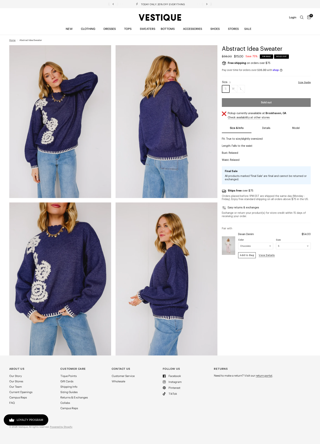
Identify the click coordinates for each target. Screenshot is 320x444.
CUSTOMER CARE (73, 368)
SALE (247, 29)
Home (12, 40)
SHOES (215, 29)
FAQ (12, 403)
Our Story (15, 376)
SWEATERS (147, 29)
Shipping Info (68, 386)
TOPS (127, 29)
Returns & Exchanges (74, 397)
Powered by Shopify (61, 426)
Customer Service (123, 376)
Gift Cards (66, 381)
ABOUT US (16, 368)
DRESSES (110, 29)
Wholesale (118, 381)
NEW (69, 29)
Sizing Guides (69, 392)
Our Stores (16, 381)
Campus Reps (18, 397)
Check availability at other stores (249, 117)
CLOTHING (88, 29)
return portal (264, 375)
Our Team (15, 386)
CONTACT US (121, 368)
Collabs (65, 403)
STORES (233, 29)
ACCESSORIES (192, 29)
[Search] (301, 17)
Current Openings (20, 392)
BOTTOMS (168, 29)
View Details (267, 255)
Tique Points (68, 376)
